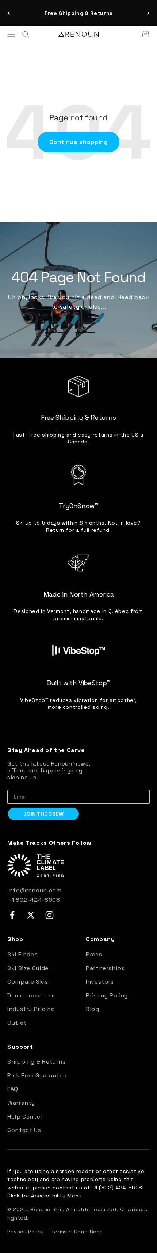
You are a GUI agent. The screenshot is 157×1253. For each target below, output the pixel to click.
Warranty (21, 1103)
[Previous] (8, 13)
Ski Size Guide (28, 968)
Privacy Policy (107, 995)
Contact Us (24, 1130)
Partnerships (105, 968)
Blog (92, 1009)
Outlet (17, 1023)
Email (14, 784)
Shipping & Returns (36, 1061)
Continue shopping (78, 142)
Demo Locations (31, 995)
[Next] (148, 13)
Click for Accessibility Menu (44, 1195)
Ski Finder (22, 954)
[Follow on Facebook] (12, 915)
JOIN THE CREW (43, 814)
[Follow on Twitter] (31, 915)
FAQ (12, 1089)
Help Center (25, 1116)
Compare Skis (27, 981)
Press (94, 954)
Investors (100, 981)
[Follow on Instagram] (49, 915)
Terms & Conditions (77, 1231)
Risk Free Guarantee (36, 1075)
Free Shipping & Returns (78, 13)
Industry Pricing (31, 1009)
